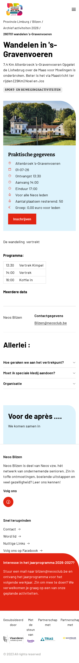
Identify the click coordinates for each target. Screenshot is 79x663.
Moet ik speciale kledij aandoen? (29, 373)
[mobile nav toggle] (72, 9)
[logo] (15, 9)
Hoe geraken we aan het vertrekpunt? (33, 362)
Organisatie (12, 383)
